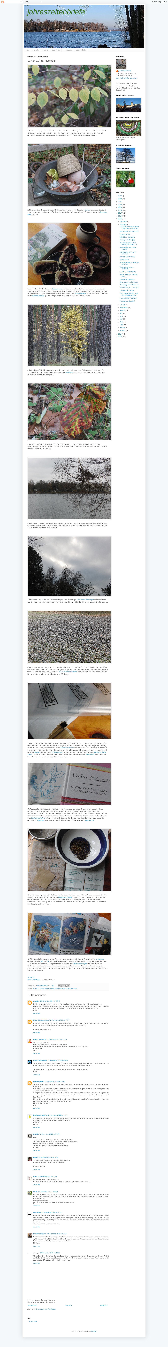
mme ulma (37, 1212)
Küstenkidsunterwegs (41, 1020)
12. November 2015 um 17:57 (59, 1020)
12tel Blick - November (127, 237)
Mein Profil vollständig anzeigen (126, 78)
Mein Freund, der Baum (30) (129, 288)
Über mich (56, 50)
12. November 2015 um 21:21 (48, 1191)
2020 (120, 204)
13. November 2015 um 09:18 (51, 1212)
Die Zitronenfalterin (40, 1115)
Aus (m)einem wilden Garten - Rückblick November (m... (130, 227)
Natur (75, 988)
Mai (121, 319)
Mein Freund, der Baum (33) (129, 231)
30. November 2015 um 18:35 (50, 1253)
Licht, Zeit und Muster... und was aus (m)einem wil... (129, 294)
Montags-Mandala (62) (127, 301)
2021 (120, 202)
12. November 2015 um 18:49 (58, 1060)
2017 (120, 213)
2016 (120, 216)
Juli (121, 313)
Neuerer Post (32, 1305)
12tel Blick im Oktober (127, 291)
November (123, 224)
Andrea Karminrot (39, 1039)
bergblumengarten (39, 1234)
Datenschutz (81, 50)
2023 (120, 196)
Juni (121, 316)
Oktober (123, 305)
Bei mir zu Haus (49, 988)
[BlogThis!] (61, 985)
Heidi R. (36, 1134)
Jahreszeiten (69, 988)
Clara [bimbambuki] (40, 1060)
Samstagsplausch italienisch (129, 285)
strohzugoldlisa (38, 1081)
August (122, 310)
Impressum (67, 50)
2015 (120, 219)
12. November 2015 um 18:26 (57, 1039)
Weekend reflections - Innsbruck (127, 268)
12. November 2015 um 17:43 (50, 1001)
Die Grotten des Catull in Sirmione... (128, 253)
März (122, 325)
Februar (123, 327)
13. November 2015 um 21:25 (57, 1234)
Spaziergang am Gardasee (129, 282)
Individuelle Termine (40, 50)
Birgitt (35, 1157)
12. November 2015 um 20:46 (48, 1157)
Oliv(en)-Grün (124, 260)
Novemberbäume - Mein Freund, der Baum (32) (128, 243)
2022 (120, 199)
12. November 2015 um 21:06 (47, 1176)
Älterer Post (104, 1305)
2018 (120, 210)
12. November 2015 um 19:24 (57, 1115)
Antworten (36, 1013)
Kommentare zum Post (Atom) (46, 1309)
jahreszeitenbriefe (56, 12)
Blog (27, 50)
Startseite (68, 1305)
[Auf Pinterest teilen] (68, 985)
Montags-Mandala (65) (127, 240)
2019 (120, 207)
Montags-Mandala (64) (127, 257)
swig (35, 1176)
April (121, 322)
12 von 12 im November (128, 272)
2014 (120, 334)
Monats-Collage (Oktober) (128, 298)
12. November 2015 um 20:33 (49, 1134)
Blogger (94, 1331)
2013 (120, 337)
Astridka (36, 1001)
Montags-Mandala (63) (127, 279)
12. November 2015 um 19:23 (55, 1081)
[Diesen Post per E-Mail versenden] (59, 985)
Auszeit (42, 988)
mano (35, 1191)
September (124, 307)
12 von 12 (36, 988)
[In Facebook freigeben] (66, 985)
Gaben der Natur (60, 988)
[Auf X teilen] (64, 985)
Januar (122, 330)
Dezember (123, 221)
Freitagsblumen (125, 234)
